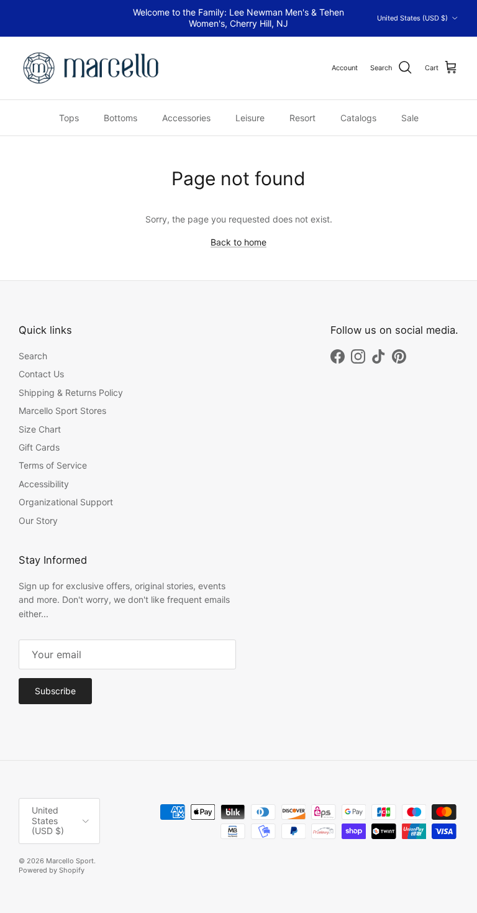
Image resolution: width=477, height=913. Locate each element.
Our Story (38, 520)
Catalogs (358, 117)
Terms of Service (53, 465)
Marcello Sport (70, 860)
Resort (302, 117)
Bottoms (120, 117)
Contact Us (41, 374)
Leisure (250, 117)
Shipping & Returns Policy (71, 392)
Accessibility (44, 484)
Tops (69, 117)
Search (33, 356)
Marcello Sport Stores (62, 410)
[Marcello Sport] (92, 68)
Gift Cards (39, 447)
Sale (410, 117)
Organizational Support (66, 502)
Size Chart (40, 429)
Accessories (186, 117)
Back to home (238, 242)
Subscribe (55, 691)
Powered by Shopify (51, 870)
